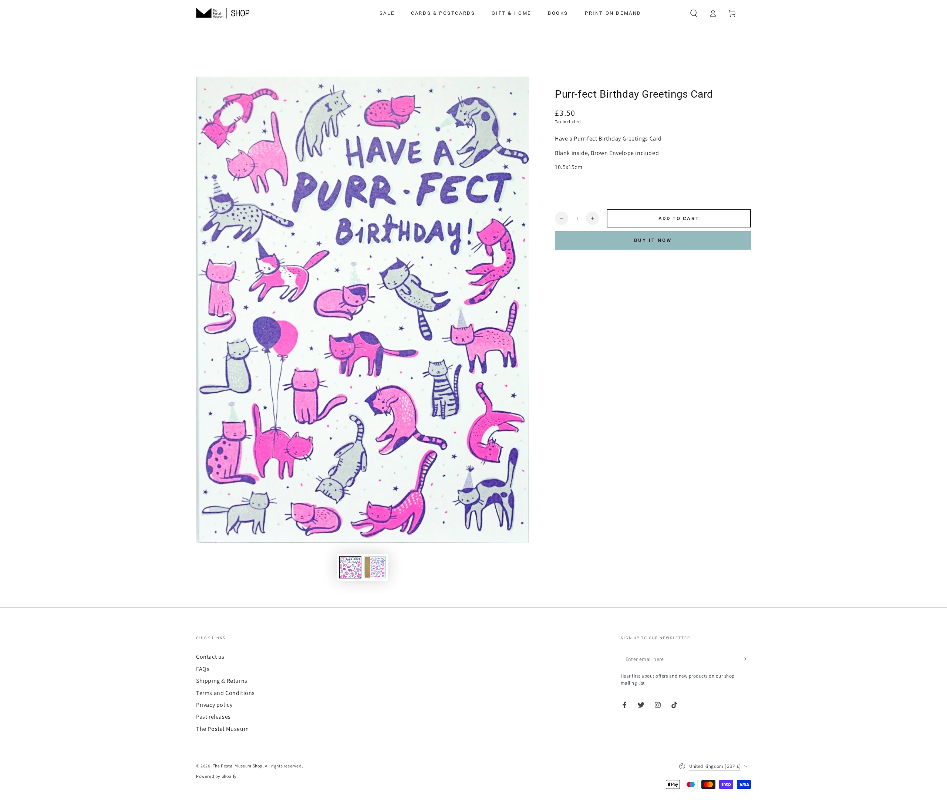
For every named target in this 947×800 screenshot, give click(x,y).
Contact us (210, 657)
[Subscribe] (746, 659)
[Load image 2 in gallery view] (375, 567)
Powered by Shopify (216, 776)
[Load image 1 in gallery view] (350, 567)
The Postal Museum (222, 729)
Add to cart (679, 218)
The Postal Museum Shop (238, 766)
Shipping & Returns (221, 681)
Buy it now (653, 240)
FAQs (202, 669)
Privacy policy (214, 705)
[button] (693, 13)
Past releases (213, 716)
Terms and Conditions (225, 693)
